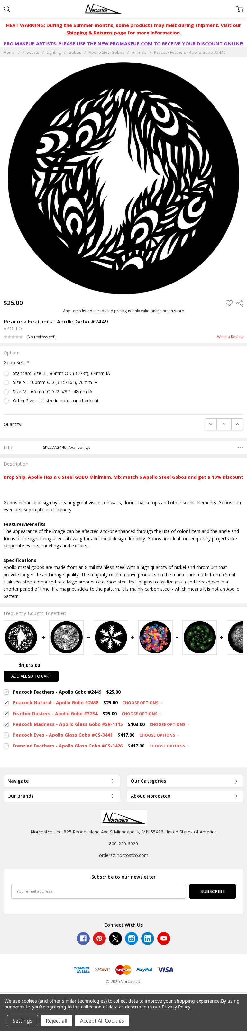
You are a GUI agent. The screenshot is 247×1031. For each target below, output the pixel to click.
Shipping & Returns (90, 32)
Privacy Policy (176, 1007)
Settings (22, 1020)
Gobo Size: (17, 363)
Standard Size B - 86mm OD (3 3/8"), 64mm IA (61, 373)
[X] (115, 938)
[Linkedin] (147, 938)
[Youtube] (163, 938)
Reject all (56, 1020)
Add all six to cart (31, 676)
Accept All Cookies (102, 1020)
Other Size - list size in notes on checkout (56, 401)
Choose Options (141, 703)
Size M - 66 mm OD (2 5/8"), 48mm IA (52, 392)
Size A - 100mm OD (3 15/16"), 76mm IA (55, 382)
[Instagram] (131, 938)
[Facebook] (83, 938)
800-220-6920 (123, 844)
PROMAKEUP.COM (131, 43)
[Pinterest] (99, 938)
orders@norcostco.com (123, 855)
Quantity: (13, 424)
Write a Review (230, 337)
